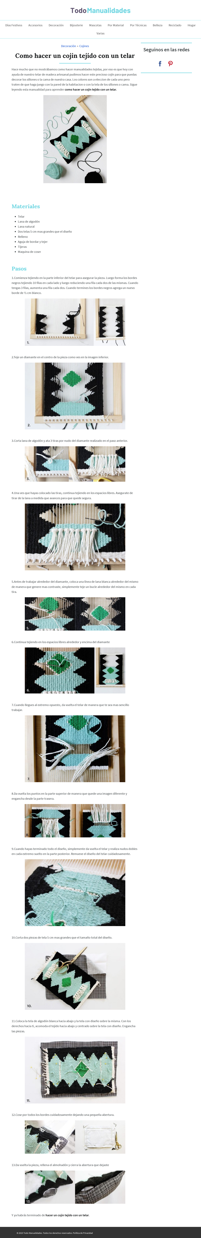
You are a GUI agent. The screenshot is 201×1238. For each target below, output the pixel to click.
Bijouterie (76, 25)
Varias (100, 33)
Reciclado (175, 25)
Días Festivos (13, 25)
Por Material (116, 25)
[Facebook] (160, 64)
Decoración (56, 25)
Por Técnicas (138, 25)
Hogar (192, 25)
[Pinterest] (170, 64)
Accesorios (35, 25)
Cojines (84, 46)
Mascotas (95, 25)
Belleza (157, 25)
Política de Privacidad (83, 1233)
